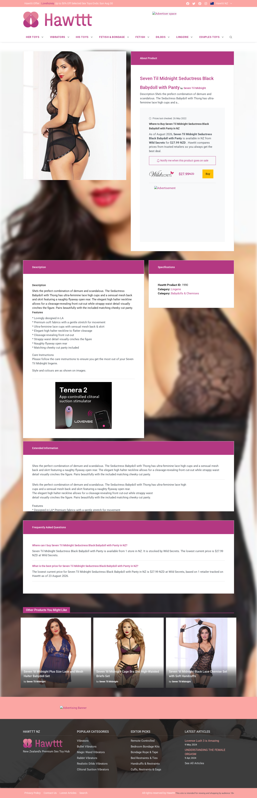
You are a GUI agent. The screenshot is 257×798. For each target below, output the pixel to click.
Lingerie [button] (182, 36)
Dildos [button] (161, 36)
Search (83, 792)
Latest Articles (68, 792)
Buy (208, 173)
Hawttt (171, 792)
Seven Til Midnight (36, 681)
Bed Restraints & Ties (144, 758)
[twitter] (194, 3)
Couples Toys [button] (209, 36)
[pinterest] (200, 3)
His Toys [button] (82, 36)
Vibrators (83, 740)
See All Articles (194, 763)
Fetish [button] (140, 36)
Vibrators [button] (58, 36)
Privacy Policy (32, 792)
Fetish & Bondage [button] (112, 36)
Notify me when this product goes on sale (184, 160)
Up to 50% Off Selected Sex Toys (68, 3)
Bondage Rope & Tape (144, 752)
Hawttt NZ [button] (222, 3)
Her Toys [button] (33, 36)
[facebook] (188, 3)
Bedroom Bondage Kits (145, 746)
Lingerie (176, 289)
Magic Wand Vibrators (91, 752)
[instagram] (206, 3)
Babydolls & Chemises (185, 293)
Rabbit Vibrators (87, 758)
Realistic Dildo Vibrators (92, 763)
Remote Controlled (142, 740)
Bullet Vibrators (87, 746)
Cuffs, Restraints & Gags (146, 769)
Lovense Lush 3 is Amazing (202, 740)
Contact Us (50, 792)
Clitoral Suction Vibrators (93, 769)
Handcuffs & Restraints (145, 763)
